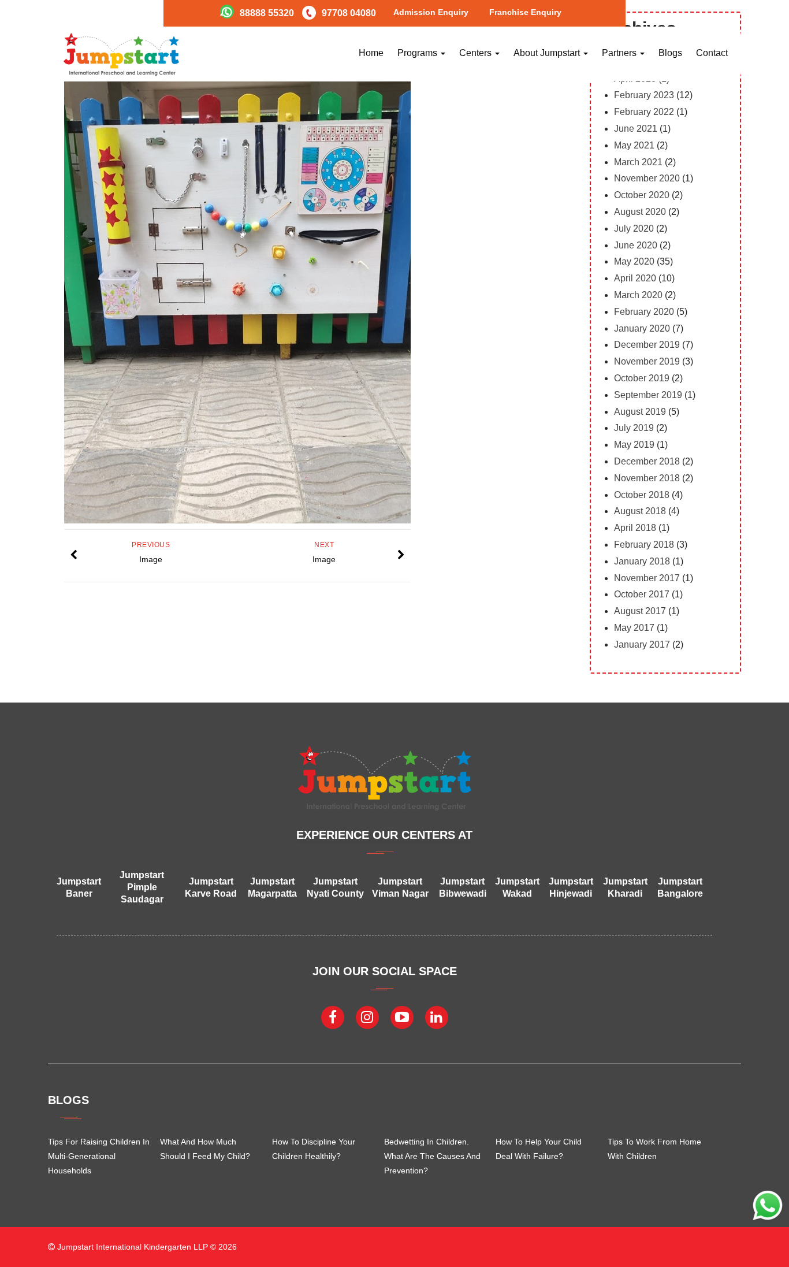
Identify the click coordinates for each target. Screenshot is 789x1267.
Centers (476, 53)
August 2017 (640, 611)
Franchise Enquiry (525, 12)
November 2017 (647, 578)
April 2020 (635, 278)
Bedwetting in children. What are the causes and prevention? (432, 1156)
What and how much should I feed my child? (205, 1149)
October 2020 (641, 195)
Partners (620, 53)
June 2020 (635, 245)
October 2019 (641, 378)
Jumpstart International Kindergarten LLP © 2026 (146, 1246)
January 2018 (642, 561)
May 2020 (634, 261)
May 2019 (634, 444)
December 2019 (647, 345)
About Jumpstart (547, 53)
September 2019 (648, 395)
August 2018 (640, 511)
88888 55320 (267, 13)
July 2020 (634, 228)
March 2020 (638, 295)
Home (371, 53)
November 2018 (647, 478)
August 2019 (640, 412)
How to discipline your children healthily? (313, 1149)
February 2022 (644, 112)
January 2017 (642, 644)
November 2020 (647, 178)
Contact (712, 53)
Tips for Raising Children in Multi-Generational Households (99, 1156)
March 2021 (638, 162)
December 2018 (647, 461)
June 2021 (635, 128)
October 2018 (641, 495)
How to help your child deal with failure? (539, 1149)
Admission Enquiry (430, 12)
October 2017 (641, 594)
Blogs (670, 53)
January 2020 (642, 328)
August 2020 (640, 212)
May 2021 (634, 145)
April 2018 (635, 528)
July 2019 (634, 428)
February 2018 (644, 544)
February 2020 (644, 312)
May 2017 (634, 628)
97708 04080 (349, 13)
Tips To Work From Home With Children (654, 1149)
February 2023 (644, 95)
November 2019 (647, 361)
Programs (418, 53)
